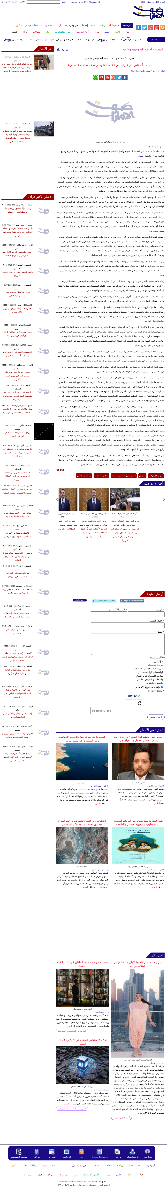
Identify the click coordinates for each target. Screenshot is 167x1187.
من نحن (117, 1157)
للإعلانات (67, 1157)
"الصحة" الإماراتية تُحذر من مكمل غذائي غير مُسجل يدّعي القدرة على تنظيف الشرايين (17, 657)
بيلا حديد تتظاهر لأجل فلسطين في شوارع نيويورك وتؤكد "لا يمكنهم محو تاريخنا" (17, 452)
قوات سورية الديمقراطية (110, 237)
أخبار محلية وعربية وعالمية (137, 49)
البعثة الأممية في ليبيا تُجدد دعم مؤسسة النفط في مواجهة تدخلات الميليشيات (17, 396)
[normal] (62, 49)
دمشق (141, 156)
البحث (63, 2)
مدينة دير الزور (84, 475)
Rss (82, 1157)
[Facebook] (132, 602)
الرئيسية (158, 49)
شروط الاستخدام (155, 665)
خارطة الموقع (133, 1157)
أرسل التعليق (156, 717)
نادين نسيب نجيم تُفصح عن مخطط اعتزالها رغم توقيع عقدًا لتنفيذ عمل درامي (17, 232)
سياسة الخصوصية (19, 1157)
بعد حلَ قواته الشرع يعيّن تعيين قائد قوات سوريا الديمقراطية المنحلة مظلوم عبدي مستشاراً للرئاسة (17, 67)
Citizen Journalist (100, 1157)
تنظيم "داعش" (101, 475)
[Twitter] (104, 602)
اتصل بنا (52, 1157)
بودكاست (148, 1157)
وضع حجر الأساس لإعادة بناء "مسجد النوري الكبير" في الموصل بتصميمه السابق (17, 757)
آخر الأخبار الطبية (121, 1117)
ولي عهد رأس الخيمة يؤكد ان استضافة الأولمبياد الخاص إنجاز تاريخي (17, 693)
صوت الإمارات (16, 2)
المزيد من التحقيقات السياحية (72, 1031)
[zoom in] (58, 49)
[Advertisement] (67, 14)
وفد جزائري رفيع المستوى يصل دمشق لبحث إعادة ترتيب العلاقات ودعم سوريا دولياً (115, 525)
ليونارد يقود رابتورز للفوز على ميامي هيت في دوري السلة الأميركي (17, 376)
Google (4, 2)
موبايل (37, 1157)
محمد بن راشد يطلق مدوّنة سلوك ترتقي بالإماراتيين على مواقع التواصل (17, 556)
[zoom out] (67, 49)
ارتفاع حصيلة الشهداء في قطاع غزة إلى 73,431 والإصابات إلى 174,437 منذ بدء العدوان (63, 39)
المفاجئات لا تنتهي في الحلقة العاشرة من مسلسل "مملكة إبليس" (17, 476)
